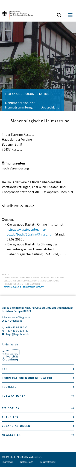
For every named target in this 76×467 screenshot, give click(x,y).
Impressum (7, 461)
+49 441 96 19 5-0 (16, 327)
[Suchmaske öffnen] (59, 15)
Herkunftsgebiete (13, 283)
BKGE (5, 369)
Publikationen (14, 396)
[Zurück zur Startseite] (17, 15)
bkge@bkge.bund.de (17, 334)
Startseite (7, 274)
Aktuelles (10, 417)
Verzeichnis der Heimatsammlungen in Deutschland (31, 280)
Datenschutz (26, 461)
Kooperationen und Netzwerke (27, 378)
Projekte (9, 387)
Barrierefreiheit (47, 461)
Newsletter (11, 435)
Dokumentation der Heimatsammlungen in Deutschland (34, 277)
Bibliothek (10, 408)
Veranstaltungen (16, 426)
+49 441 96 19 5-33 (17, 330)
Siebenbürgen (32, 283)
